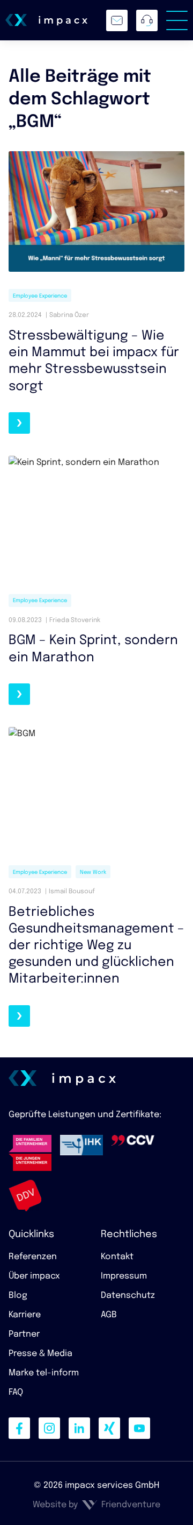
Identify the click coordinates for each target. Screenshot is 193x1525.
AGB (109, 1314)
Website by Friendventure (96, 1504)
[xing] (109, 1428)
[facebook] (19, 1428)
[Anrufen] (147, 20)
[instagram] (49, 1428)
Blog (18, 1295)
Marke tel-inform (44, 1373)
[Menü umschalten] (177, 20)
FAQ (16, 1392)
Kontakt (117, 1256)
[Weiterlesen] (19, 423)
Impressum (124, 1276)
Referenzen (33, 1256)
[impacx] (46, 20)
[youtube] (139, 1428)
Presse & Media (40, 1353)
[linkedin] (79, 1428)
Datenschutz (128, 1295)
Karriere (25, 1314)
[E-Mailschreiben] (117, 20)
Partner (24, 1334)
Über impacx (34, 1276)
